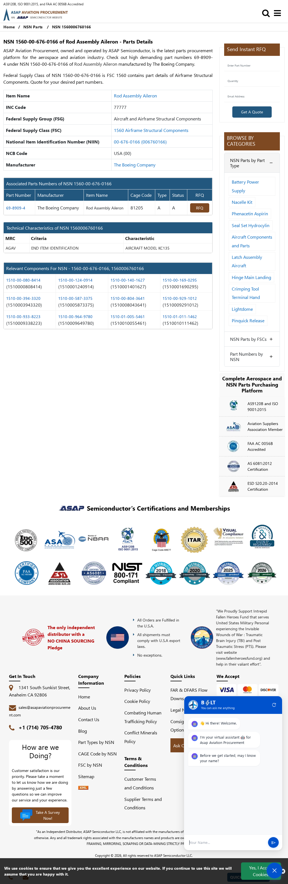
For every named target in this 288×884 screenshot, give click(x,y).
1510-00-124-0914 (75, 280)
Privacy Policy (137, 690)
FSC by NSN (90, 765)
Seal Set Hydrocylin (250, 225)
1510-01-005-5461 (128, 316)
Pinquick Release (248, 320)
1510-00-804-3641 (128, 298)
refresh (274, 705)
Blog (82, 731)
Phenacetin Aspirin (250, 213)
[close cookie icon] (282, 871)
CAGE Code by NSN (97, 754)
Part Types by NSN (96, 742)
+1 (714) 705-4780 (40, 727)
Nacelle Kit (242, 202)
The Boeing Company (135, 165)
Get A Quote (252, 112)
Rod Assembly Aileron (135, 96)
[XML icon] (83, 788)
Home (9, 26)
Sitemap (88, 776)
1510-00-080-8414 (23, 280)
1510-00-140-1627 (128, 280)
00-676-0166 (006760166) (140, 142)
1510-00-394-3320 (23, 298)
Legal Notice (182, 710)
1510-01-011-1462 (180, 316)
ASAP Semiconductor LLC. (173, 855)
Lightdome (242, 309)
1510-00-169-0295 (180, 280)
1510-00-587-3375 (75, 298)
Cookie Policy (137, 701)
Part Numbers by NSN (246, 356)
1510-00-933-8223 (23, 316)
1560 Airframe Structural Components (151, 130)
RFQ (199, 208)
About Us (87, 708)
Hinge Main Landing (251, 277)
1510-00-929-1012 (180, 298)
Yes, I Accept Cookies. (261, 871)
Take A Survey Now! (48, 815)
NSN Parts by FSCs (248, 339)
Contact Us (88, 719)
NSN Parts (32, 26)
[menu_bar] (279, 13)
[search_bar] (267, 13)
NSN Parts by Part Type (247, 162)
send (273, 843)
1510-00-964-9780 (75, 316)
